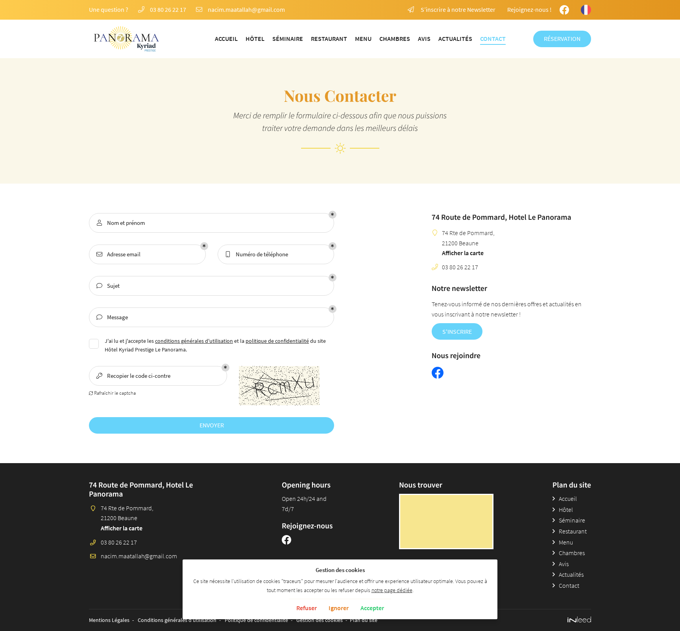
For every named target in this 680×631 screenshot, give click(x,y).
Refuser (306, 608)
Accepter (372, 608)
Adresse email (118, 254)
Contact (493, 38)
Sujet (108, 285)
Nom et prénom (121, 222)
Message (112, 317)
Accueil (226, 38)
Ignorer (339, 608)
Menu (363, 38)
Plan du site (363, 620)
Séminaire (287, 38)
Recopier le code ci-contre (133, 375)
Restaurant (329, 38)
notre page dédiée (391, 590)
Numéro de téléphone (257, 254)
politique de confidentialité (277, 341)
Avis (424, 38)
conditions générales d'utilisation (194, 341)
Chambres (394, 38)
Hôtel (255, 38)
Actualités (455, 38)
